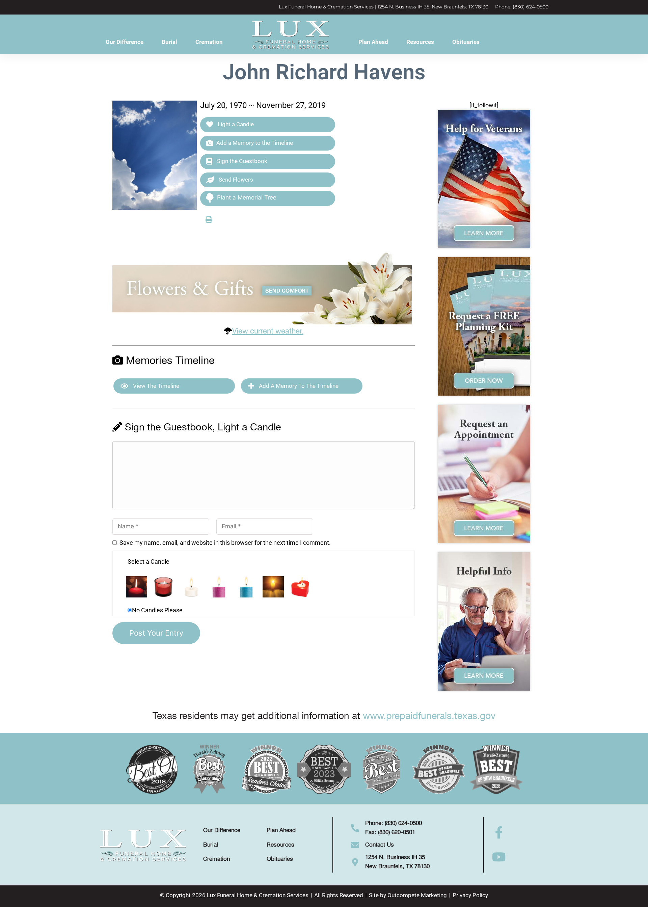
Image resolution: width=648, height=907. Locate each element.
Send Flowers (235, 179)
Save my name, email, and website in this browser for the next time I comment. (225, 542)
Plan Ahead (373, 41)
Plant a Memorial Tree (246, 197)
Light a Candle (235, 124)
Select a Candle (148, 561)
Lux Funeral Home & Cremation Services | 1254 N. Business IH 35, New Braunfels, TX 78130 (383, 7)
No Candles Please (157, 610)
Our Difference (124, 41)
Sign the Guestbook (241, 161)
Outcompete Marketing (417, 895)
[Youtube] (499, 857)
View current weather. (267, 331)
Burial (169, 41)
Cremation (209, 41)
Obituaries (466, 41)
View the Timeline (155, 385)
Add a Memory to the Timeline (254, 142)
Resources (420, 41)
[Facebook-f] (499, 833)
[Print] (209, 219)
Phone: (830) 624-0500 (521, 7)
